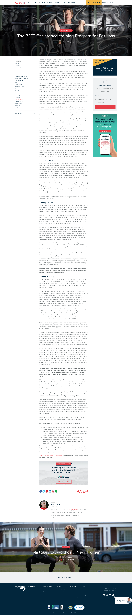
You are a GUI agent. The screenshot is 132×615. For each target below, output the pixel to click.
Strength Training (19, 101)
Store (57, 597)
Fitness (16, 82)
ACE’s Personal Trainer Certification (50, 456)
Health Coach (31, 595)
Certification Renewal (48, 597)
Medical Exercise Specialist (34, 599)
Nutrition (17, 93)
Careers (72, 595)
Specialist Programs (48, 595)
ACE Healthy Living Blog (61, 589)
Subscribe (104, 107)
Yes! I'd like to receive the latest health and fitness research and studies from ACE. (104, 100)
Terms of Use (85, 589)
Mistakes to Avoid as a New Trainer (66, 552)
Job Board (45, 591)
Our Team (72, 589)
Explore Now (63, 481)
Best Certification (32, 591)
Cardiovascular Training (21, 72)
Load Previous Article (65, 577)
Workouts (17, 105)
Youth (16, 107)
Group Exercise (18, 84)
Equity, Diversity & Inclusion (21, 78)
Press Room (73, 593)
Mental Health (18, 91)
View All (17, 63)
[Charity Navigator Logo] (55, 607)
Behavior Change (19, 68)
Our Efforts (72, 591)
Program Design (66, 30)
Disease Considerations (21, 76)
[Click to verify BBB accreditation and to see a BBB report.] (64, 607)
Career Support (47, 589)
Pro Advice (17, 97)
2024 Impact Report (74, 597)
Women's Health (19, 103)
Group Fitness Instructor (33, 597)
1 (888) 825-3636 (107, 592)
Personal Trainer (32, 593)
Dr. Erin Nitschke (68, 557)
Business (17, 70)
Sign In (111, 2)
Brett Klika (67, 41)
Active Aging (18, 65)
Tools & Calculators (60, 593)
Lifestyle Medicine (19, 88)
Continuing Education (48, 593)
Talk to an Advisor (93, 2)
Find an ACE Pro (60, 595)
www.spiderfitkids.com (73, 509)
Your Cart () (105, 2)
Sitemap (84, 595)
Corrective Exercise (19, 74)
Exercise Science (19, 80)
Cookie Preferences (87, 597)
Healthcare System (19, 86)
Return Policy (85, 593)
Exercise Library (60, 591)
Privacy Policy (85, 591)
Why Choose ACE (32, 589)
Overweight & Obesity (20, 95)
